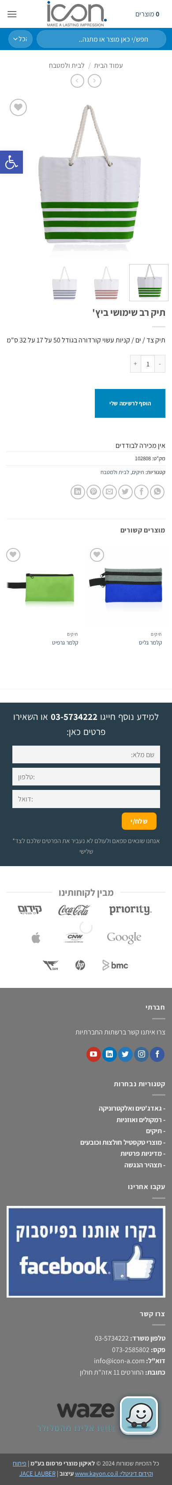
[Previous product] (77, 81)
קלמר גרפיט (65, 642)
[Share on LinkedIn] (78, 492)
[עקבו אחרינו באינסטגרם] (141, 1054)
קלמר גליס (150, 642)
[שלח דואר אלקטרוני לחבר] (109, 492)
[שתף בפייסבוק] (141, 492)
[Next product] (94, 81)
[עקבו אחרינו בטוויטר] (125, 1054)
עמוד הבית (108, 65)
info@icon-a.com (119, 1360)
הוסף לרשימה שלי (130, 403)
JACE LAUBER (37, 1473)
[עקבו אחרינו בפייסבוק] (157, 1054)
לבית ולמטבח (67, 65)
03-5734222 (74, 717)
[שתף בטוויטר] (125, 492)
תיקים (138, 472)
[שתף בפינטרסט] (93, 492)
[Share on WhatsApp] (157, 492)
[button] (12, 14)
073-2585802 (131, 1349)
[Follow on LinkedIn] (109, 1054)
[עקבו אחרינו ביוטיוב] (93, 1054)
